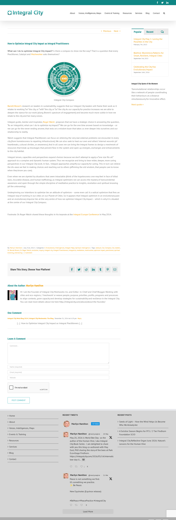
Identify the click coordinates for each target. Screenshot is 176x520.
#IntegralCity (100, 500)
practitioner (110, 250)
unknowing (18, 253)
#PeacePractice (86, 500)
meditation (80, 250)
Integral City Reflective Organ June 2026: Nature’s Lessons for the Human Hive (142, 442)
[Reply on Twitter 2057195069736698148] (71, 467)
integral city (48, 250)
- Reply (79, 318)
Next (116, 31)
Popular (137, 31)
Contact (12, 459)
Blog (11, 452)
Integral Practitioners (60, 250)
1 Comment (28, 253)
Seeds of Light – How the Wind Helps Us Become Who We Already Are (142, 423)
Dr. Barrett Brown (14, 250)
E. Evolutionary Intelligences (54, 248)
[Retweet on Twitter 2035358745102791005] (77, 505)
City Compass (106, 248)
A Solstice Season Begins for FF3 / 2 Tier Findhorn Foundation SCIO (142, 433)
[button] (164, 13)
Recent (149, 31)
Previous (107, 31)
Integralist (72, 250)
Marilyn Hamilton (16, 248)
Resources (14, 440)
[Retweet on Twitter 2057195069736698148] (77, 467)
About (12, 422)
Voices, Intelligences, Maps (21, 428)
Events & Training (17, 434)
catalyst (98, 248)
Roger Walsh (49, 122)
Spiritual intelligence (82, 248)
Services (13, 446)
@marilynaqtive (94, 434)
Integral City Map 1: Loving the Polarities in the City (148, 40)
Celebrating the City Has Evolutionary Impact (145, 68)
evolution (35, 250)
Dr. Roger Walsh (25, 250)
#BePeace (74, 500)
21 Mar (105, 475)
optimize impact (99, 250)
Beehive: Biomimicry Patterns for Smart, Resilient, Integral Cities (149, 54)
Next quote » (137, 104)
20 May (105, 434)
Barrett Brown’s (15, 106)
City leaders (116, 248)
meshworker (89, 250)
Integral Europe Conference (86, 214)
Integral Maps (70, 248)
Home (12, 415)
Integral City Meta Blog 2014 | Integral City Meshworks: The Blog (30, 318)
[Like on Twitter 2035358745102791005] (82, 505)
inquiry (41, 250)
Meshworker (37, 54)
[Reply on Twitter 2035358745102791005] (71, 505)
